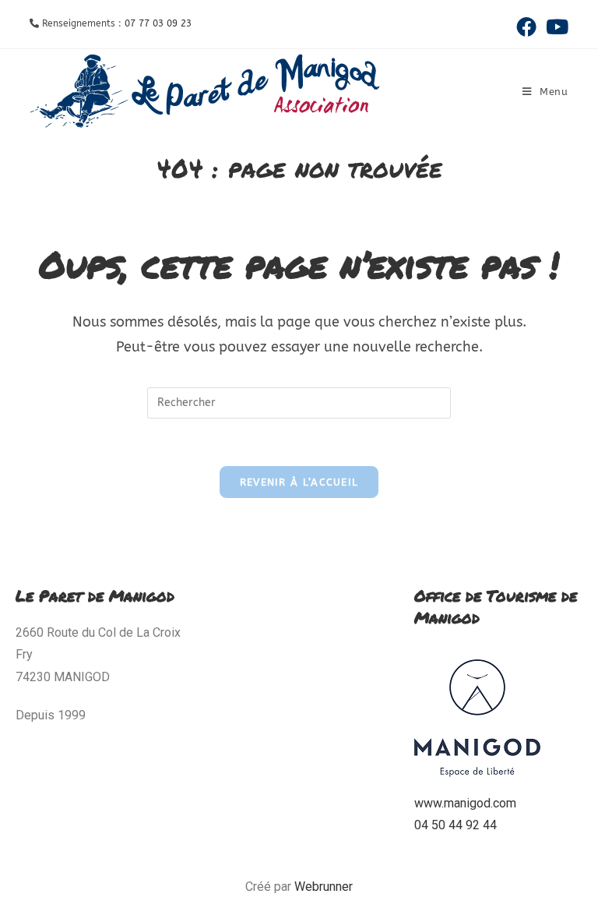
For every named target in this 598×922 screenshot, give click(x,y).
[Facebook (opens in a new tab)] (526, 26)
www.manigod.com (465, 803)
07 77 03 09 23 (158, 23)
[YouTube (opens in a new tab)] (554, 26)
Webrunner (323, 886)
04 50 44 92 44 (455, 825)
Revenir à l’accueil (299, 482)
